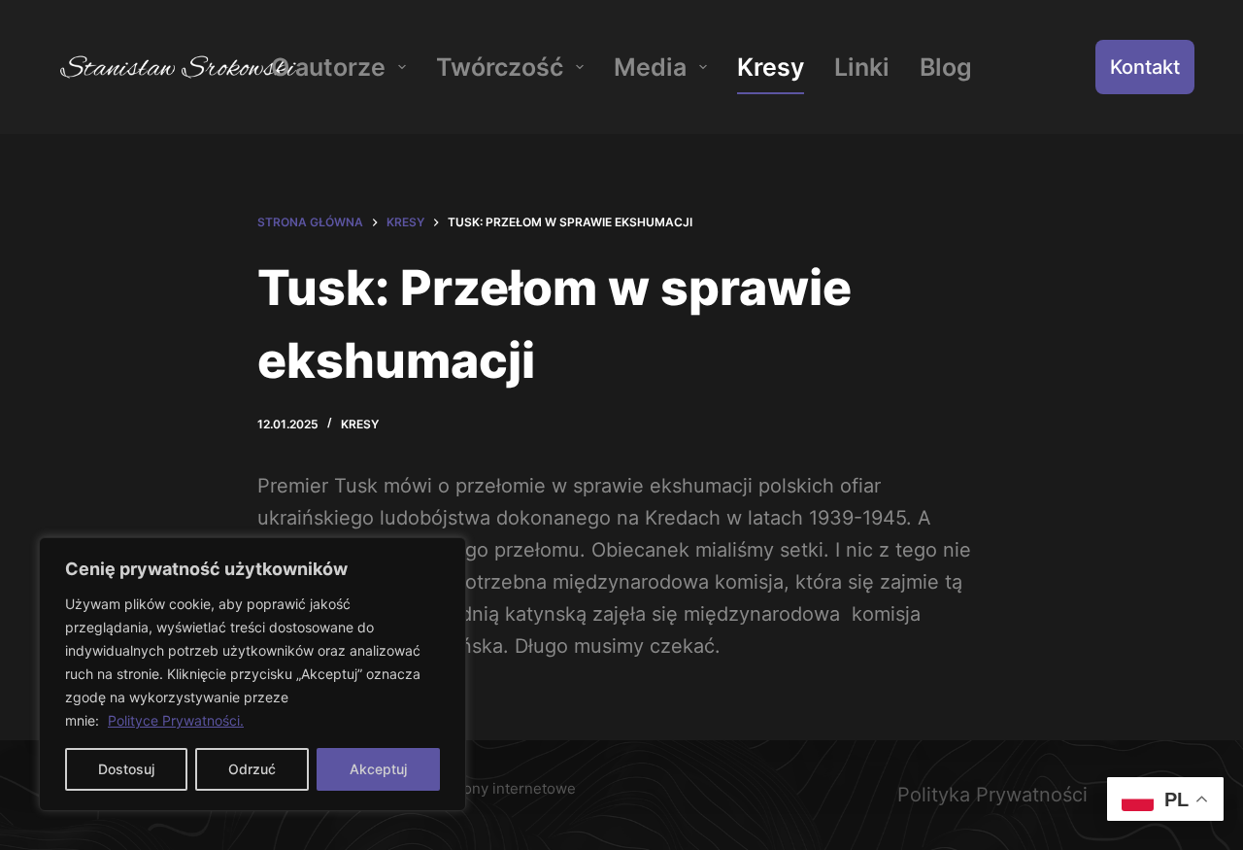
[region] (252, 674)
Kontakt (1145, 67)
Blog (946, 67)
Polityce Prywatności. (176, 720)
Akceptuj (378, 769)
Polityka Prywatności (992, 794)
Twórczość (499, 67)
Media (650, 67)
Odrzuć (252, 769)
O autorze (328, 67)
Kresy (770, 67)
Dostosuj (126, 769)
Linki (862, 67)
